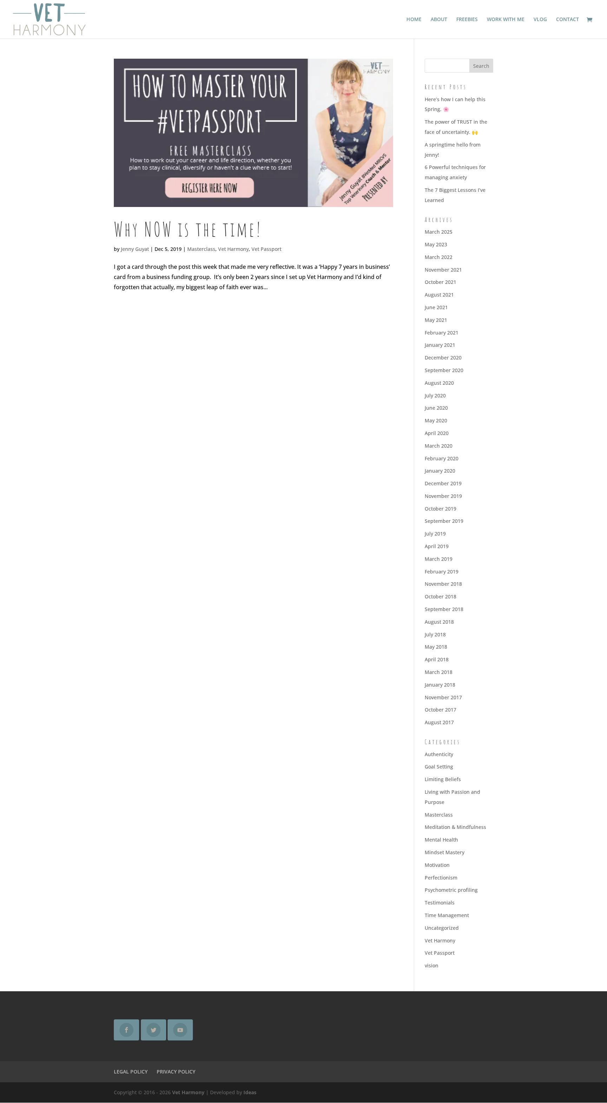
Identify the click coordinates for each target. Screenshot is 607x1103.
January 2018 (440, 684)
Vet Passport (266, 249)
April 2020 (437, 433)
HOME (414, 19)
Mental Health (441, 839)
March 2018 (438, 672)
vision (431, 965)
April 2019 (437, 546)
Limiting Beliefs (443, 779)
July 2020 (435, 395)
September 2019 (444, 521)
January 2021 (440, 345)
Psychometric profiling (451, 890)
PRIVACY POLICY (176, 1071)
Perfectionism (441, 877)
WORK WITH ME (505, 19)
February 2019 (441, 571)
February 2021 (441, 332)
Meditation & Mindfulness (455, 827)
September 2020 (444, 370)
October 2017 (440, 709)
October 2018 (440, 596)
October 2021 (440, 282)
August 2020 (439, 382)
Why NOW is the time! (188, 229)
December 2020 (443, 357)
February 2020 (441, 458)
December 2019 (443, 483)
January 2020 (440, 470)
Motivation (437, 865)
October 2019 (440, 508)
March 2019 (438, 559)
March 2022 (438, 257)
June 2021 (436, 307)
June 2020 (436, 407)
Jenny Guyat (135, 249)
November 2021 (443, 269)
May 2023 (436, 244)
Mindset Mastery (444, 852)
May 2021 (436, 320)
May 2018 (436, 646)
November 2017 (443, 697)
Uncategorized (442, 927)
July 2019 (435, 533)
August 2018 (439, 621)
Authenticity (439, 754)
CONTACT (567, 19)
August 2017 (439, 722)
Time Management (447, 915)
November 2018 (443, 583)
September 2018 (444, 609)
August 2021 (439, 294)
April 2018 (437, 659)
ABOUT (439, 19)
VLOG (540, 19)
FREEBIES (467, 19)
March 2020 (438, 445)
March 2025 (438, 231)
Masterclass (201, 249)
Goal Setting (439, 766)
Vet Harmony (233, 249)
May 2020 (436, 420)
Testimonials (440, 902)
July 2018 (435, 634)
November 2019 (443, 496)
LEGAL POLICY (131, 1071)
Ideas (249, 1092)
